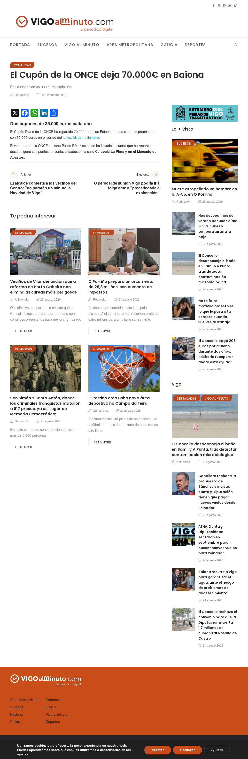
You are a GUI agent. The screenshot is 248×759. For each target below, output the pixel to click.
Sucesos (47, 44)
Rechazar (187, 750)
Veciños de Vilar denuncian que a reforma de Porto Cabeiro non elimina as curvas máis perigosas (43, 287)
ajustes (22, 754)
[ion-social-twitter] (219, 5)
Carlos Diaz (100, 410)
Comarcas (22, 65)
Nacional (16, 714)
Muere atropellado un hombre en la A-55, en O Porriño (204, 191)
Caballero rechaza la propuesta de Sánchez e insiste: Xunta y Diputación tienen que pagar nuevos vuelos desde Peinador (217, 491)
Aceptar (158, 750)
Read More (24, 331)
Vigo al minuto (81, 44)
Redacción (22, 95)
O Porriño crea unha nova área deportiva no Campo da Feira (119, 400)
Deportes (195, 44)
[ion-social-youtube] (229, 5)
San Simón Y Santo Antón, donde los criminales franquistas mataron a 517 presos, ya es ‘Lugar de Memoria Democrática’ (45, 406)
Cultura (15, 721)
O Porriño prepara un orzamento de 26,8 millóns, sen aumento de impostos (121, 287)
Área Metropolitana (130, 44)
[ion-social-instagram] (224, 5)
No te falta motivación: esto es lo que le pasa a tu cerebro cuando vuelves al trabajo (216, 311)
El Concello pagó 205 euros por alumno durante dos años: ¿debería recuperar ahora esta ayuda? (217, 351)
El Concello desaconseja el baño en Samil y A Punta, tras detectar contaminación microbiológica (204, 449)
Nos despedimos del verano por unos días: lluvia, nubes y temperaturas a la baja (217, 226)
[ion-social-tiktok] (235, 5)
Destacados (186, 398)
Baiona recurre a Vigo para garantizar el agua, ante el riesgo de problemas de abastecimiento (217, 582)
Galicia (169, 44)
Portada (20, 44)
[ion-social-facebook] (214, 5)
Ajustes (217, 750)
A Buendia (22, 299)
